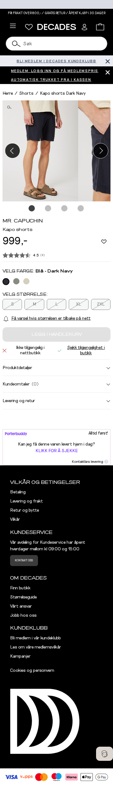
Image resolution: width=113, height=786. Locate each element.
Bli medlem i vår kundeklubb (35, 638)
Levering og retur (19, 401)
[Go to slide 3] (65, 209)
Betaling (18, 492)
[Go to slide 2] (48, 209)
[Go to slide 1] (32, 209)
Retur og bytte (24, 510)
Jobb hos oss (23, 615)
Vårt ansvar (21, 606)
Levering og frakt (26, 501)
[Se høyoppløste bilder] (40, 150)
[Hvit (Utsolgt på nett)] (26, 281)
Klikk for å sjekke (56, 451)
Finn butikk (20, 588)
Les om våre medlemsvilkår (35, 647)
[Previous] (12, 150)
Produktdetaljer (17, 368)
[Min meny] (29, 27)
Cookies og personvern (32, 670)
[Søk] (16, 43)
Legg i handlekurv (56, 334)
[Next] (100, 150)
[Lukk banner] (107, 60)
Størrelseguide (23, 597)
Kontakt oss (24, 560)
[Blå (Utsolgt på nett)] (6, 281)
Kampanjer (20, 656)
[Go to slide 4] (81, 209)
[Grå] (16, 281)
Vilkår (15, 519)
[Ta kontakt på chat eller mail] (104, 754)
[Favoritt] (103, 241)
